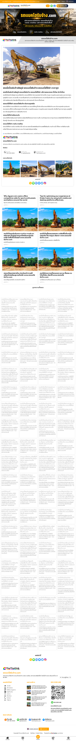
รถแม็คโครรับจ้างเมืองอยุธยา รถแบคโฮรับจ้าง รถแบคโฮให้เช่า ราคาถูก (47, 336)
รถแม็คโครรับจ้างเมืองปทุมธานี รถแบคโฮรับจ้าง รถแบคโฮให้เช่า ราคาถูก (9, 579)
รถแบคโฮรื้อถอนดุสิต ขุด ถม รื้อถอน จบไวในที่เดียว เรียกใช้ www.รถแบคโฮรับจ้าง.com (47, 638)
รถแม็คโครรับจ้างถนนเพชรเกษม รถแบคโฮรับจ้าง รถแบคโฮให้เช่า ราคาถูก (46, 545)
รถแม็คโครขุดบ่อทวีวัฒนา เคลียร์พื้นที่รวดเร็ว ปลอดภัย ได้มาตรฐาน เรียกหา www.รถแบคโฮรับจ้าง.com (66, 371)
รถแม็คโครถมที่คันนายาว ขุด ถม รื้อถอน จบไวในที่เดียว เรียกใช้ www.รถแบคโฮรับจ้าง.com (9, 302)
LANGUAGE (70, 1)
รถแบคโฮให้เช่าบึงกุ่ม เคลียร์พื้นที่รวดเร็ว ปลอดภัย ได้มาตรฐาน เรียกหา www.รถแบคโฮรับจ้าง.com (47, 529)
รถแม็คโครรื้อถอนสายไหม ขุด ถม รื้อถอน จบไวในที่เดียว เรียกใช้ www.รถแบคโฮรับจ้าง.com (47, 443)
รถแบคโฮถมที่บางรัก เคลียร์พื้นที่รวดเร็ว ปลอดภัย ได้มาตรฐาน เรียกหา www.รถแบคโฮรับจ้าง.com (9, 318)
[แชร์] (53, 738)
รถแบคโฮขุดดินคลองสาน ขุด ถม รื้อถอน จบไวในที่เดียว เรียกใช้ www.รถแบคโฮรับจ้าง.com (28, 494)
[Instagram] (45, 183)
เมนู (23, 739)
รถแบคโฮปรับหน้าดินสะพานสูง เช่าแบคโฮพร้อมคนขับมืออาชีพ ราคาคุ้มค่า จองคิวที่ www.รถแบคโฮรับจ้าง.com (66, 478)
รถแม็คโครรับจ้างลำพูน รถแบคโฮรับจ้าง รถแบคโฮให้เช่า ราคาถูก (66, 618)
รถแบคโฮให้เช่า (16, 134)
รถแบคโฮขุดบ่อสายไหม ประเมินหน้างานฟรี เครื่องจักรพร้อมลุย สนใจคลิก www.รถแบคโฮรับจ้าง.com (19, 275)
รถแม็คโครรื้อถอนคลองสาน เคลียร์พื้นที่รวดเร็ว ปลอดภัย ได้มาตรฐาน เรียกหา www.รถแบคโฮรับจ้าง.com (56, 235)
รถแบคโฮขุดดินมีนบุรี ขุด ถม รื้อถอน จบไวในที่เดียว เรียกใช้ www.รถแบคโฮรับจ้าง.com (9, 545)
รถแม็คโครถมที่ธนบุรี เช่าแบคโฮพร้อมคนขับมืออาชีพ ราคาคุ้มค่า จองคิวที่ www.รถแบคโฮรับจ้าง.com (66, 545)
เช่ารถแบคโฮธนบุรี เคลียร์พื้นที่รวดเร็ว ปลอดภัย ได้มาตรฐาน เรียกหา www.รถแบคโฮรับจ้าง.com (28, 443)
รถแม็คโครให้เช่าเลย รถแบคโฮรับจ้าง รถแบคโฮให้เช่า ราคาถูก (47, 599)
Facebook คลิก (39, 152)
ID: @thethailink (25, 153)
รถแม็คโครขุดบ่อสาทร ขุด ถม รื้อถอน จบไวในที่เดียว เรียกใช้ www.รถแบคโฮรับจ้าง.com (66, 422)
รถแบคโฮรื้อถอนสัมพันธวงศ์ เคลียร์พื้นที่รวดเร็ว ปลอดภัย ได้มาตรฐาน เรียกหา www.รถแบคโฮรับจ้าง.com (9, 600)
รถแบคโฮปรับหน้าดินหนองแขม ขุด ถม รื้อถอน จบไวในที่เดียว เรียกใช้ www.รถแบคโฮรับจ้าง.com (66, 529)
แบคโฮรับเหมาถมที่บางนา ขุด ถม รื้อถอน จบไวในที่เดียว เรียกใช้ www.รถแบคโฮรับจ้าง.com (47, 494)
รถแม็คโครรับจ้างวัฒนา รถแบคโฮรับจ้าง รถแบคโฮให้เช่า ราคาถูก (9, 477)
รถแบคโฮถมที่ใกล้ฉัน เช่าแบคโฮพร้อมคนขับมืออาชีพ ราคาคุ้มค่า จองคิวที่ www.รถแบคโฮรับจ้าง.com (47, 478)
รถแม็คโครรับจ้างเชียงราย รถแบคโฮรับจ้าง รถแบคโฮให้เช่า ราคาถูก (66, 354)
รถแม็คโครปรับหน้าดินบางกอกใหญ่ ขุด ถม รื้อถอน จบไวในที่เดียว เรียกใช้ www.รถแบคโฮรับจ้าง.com (66, 302)
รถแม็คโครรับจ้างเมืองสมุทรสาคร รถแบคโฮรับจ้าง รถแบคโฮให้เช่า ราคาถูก (47, 512)
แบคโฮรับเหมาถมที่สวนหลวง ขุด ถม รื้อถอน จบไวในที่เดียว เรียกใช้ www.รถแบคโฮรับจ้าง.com (56, 275)
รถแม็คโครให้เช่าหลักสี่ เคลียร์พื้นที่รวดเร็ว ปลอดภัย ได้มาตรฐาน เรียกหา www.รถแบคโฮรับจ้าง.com (9, 512)
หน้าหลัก (8, 739)
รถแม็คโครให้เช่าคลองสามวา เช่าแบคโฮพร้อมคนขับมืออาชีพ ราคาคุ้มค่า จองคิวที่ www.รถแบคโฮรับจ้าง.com (47, 390)
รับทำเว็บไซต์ (60, 733)
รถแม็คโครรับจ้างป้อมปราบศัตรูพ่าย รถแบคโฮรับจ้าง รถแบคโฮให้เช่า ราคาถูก (28, 639)
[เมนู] (23, 738)
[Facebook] (36, 183)
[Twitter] (42, 183)
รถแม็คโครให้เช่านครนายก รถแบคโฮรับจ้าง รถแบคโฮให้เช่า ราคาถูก (9, 354)
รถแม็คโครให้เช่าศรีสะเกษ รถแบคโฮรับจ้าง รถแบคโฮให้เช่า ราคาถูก (66, 442)
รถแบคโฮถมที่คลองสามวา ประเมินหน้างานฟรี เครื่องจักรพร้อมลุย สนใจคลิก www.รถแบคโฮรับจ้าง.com (9, 406)
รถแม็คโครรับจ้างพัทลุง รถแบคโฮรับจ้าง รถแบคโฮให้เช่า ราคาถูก (66, 512)
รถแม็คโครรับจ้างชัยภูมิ (48, 134)
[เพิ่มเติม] (68, 738)
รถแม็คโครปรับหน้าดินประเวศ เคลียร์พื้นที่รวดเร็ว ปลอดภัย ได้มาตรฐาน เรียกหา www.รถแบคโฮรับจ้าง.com (47, 580)
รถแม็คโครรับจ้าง (38, 134)
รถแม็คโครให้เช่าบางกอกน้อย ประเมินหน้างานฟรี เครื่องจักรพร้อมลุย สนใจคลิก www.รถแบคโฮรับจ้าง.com (47, 355)
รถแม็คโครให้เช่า (58, 134)
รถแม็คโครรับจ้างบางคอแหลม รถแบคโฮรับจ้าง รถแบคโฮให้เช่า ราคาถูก (9, 563)
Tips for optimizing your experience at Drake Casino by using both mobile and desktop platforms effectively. (55, 198)
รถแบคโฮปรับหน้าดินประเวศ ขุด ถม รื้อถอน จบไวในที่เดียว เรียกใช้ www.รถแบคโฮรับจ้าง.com (39, 704)
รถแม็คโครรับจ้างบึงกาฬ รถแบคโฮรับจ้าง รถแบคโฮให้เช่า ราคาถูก (66, 336)
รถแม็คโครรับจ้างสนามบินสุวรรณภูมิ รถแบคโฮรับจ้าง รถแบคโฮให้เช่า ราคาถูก (47, 301)
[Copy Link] (30, 183)
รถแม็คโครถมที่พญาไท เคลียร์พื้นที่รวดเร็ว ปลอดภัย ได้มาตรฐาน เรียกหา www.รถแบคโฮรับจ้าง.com (28, 564)
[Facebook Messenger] (39, 183)
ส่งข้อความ (48, 719)
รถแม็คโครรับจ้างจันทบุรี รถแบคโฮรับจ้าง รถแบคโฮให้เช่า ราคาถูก (9, 528)
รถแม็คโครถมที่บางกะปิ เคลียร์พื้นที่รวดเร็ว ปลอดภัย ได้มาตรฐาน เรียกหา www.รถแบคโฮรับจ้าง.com (66, 318)
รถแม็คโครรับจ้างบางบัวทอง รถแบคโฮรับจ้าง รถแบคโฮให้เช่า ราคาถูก (28, 422)
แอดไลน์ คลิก (24, 152)
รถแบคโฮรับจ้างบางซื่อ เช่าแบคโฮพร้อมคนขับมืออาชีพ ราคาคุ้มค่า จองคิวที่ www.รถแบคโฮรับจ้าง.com (39, 692)
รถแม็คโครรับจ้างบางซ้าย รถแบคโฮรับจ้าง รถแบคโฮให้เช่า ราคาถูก (28, 389)
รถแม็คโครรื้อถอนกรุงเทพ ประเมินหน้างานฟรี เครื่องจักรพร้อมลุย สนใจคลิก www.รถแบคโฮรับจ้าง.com (28, 406)
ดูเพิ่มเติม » (6, 205)
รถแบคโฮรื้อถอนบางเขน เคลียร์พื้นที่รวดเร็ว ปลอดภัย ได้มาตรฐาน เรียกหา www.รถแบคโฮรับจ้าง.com (66, 564)
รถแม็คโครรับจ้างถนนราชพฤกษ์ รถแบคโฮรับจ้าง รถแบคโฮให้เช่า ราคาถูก (27, 477)
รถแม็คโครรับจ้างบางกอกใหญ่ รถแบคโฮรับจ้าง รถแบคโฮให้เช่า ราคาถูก (47, 371)
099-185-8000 (63, 6)
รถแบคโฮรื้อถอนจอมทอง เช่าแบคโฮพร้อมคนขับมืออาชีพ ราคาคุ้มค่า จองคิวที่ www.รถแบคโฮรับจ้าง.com (39, 698)
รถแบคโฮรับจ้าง (8, 134)
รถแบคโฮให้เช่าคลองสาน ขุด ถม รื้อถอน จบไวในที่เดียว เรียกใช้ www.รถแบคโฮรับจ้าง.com (66, 639)
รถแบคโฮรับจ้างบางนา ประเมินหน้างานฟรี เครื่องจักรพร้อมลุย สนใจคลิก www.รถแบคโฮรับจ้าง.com (28, 302)
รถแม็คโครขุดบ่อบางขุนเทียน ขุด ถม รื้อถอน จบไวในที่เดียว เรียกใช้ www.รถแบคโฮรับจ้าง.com (28, 512)
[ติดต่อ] (38, 737)
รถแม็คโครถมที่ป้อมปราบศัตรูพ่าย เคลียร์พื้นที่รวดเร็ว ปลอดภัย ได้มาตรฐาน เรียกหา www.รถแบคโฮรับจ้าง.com (9, 495)
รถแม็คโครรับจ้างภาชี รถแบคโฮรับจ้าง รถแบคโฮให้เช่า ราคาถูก (66, 389)
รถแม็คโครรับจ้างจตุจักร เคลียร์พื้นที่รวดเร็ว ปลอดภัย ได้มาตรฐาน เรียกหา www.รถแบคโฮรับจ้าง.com (9, 443)
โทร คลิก (8, 152)
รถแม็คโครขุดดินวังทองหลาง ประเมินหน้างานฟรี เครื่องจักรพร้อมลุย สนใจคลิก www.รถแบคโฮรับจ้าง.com (9, 337)
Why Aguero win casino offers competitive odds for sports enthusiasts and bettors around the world (20, 198)
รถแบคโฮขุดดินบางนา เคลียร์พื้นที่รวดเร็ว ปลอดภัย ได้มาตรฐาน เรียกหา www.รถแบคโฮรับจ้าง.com (28, 580)
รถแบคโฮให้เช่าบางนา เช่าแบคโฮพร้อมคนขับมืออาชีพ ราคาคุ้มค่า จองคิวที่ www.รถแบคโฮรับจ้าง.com (28, 529)
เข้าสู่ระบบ (63, 1)
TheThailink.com (40, 153)
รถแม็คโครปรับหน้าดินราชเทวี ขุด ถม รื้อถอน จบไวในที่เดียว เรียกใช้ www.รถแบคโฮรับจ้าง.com (47, 406)
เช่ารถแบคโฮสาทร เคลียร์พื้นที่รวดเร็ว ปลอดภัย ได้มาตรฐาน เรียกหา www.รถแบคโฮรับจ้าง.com (28, 459)
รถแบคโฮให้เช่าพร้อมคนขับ (26, 134)
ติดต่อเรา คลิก (63, 5)
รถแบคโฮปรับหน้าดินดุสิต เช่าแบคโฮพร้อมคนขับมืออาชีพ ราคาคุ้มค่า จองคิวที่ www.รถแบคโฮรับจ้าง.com (28, 371)
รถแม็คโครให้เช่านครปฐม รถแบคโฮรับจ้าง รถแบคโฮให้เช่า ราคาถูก (66, 405)
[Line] (33, 183)
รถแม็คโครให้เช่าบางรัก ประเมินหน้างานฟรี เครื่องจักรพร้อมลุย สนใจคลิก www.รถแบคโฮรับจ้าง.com (28, 619)
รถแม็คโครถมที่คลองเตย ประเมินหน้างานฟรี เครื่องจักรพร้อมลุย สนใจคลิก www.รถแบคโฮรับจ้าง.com (39, 687)
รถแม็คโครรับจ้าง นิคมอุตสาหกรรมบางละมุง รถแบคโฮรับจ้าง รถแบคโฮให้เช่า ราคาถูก (28, 318)
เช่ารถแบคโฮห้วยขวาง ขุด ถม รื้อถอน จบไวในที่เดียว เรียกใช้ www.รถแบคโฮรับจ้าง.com (28, 354)
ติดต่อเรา (58, 1)
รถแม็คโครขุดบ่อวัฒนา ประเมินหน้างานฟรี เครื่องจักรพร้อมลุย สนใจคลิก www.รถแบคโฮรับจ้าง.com (9, 639)
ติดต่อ (38, 739)
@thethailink (23, 720)
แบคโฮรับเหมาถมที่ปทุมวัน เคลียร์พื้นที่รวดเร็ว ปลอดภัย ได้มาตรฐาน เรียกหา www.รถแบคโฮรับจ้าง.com (9, 423)
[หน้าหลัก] (7, 738)
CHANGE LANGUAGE (33, 729)
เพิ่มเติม (68, 739)
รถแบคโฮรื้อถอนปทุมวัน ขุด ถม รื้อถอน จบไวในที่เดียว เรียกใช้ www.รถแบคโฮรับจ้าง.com (47, 564)
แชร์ (53, 739)
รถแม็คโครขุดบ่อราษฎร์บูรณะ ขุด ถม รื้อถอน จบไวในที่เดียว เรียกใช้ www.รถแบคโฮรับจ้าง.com (9, 619)
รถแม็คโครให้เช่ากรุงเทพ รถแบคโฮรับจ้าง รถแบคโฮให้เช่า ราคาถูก (9, 389)
